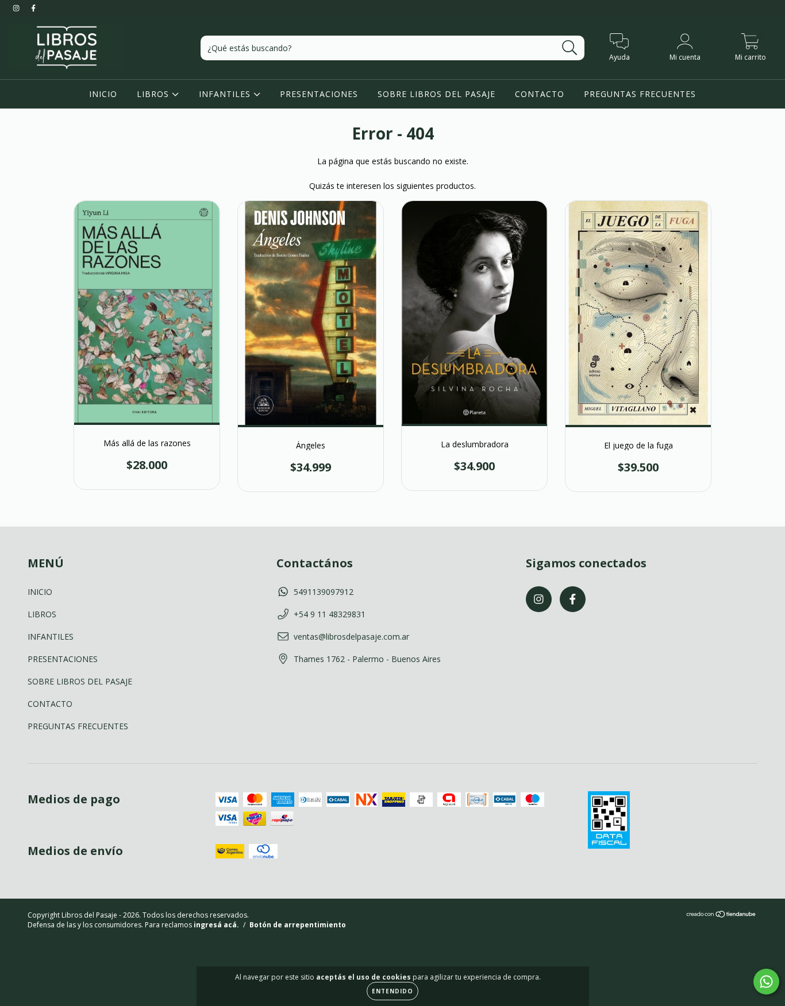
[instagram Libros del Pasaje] (17, 7)
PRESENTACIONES (319, 93)
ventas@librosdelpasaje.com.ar (351, 636)
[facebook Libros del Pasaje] (33, 7)
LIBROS (154, 93)
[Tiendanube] (721, 915)
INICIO (103, 93)
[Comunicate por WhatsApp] (766, 982)
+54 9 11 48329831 (329, 614)
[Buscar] (569, 47)
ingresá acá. (216, 925)
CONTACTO (539, 93)
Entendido (392, 991)
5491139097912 (323, 591)
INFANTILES (226, 93)
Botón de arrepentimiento (297, 925)
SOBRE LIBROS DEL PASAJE (436, 93)
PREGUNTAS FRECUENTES (640, 93)
